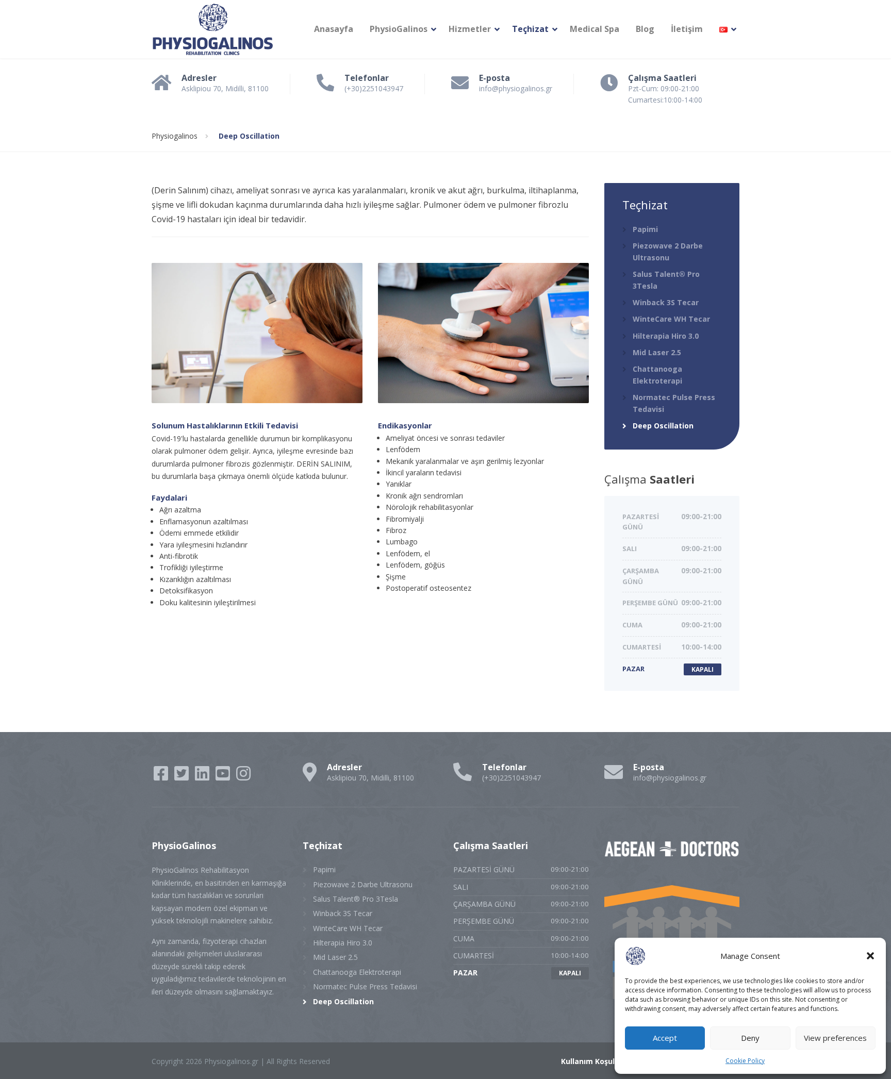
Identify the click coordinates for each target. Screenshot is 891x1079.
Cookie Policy (745, 1060)
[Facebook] (162, 777)
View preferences (835, 1038)
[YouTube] (224, 777)
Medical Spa (594, 29)
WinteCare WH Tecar (671, 319)
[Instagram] (243, 777)
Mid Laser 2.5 (657, 352)
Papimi (645, 229)
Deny (750, 1038)
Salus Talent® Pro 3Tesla (666, 279)
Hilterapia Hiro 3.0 (666, 336)
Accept (665, 1038)
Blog (645, 29)
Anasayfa (333, 29)
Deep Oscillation (663, 425)
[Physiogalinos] (213, 29)
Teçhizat (530, 29)
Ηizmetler (470, 29)
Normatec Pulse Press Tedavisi (674, 402)
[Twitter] (182, 777)
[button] (870, 956)
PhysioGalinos (398, 29)
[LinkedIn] (203, 777)
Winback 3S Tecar (666, 302)
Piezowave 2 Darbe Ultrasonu (668, 251)
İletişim (687, 29)
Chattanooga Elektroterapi (657, 374)
